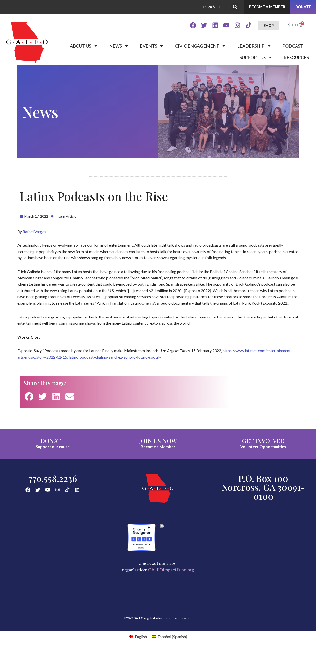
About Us (80, 46)
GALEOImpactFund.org (171, 569)
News (115, 46)
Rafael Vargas (34, 231)
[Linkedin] (215, 25)
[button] (235, 7)
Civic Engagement (197, 46)
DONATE (52, 440)
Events (148, 46)
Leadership (250, 46)
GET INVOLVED (263, 440)
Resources (296, 57)
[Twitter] (204, 25)
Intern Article (65, 216)
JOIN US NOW (158, 440)
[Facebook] (193, 25)
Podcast (292, 46)
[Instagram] (237, 25)
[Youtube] (226, 25)
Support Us (253, 57)
